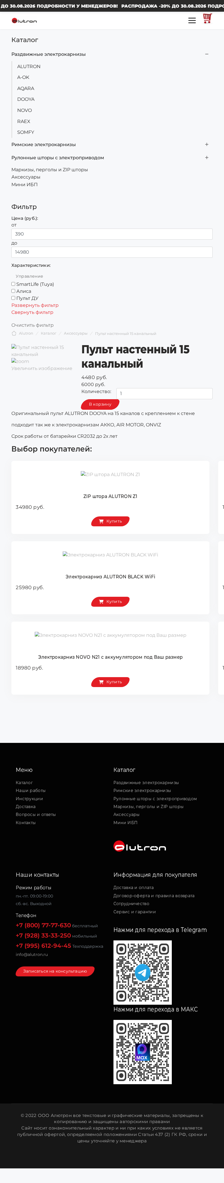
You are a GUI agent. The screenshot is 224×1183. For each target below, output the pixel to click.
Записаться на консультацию (55, 971)
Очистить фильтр (32, 325)
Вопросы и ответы (36, 815)
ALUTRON (29, 66)
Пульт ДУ (27, 298)
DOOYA (25, 99)
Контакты (26, 823)
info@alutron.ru (32, 954)
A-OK (23, 77)
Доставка (26, 807)
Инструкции (29, 799)
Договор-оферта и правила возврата (154, 896)
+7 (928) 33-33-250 (43, 935)
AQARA (25, 88)
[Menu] (192, 21)
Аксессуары (26, 177)
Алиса (23, 291)
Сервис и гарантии (134, 912)
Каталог (24, 783)
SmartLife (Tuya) (35, 284)
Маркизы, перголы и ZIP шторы (49, 169)
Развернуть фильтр (35, 305)
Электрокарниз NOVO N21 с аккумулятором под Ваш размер (110, 657)
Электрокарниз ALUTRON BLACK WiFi (110, 577)
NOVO (24, 110)
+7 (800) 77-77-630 (43, 925)
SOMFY (25, 132)
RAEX (23, 121)
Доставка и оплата (133, 887)
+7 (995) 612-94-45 (43, 945)
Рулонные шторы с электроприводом (57, 157)
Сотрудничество (131, 904)
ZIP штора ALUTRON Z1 (110, 496)
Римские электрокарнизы (43, 144)
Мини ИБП (24, 184)
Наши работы (31, 790)
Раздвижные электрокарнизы (48, 54)
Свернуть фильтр (32, 312)
